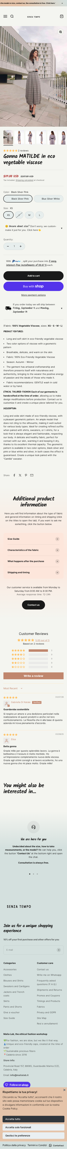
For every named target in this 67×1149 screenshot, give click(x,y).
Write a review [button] (33, 676)
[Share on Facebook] (14, 475)
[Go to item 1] (8, 138)
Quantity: (8, 239)
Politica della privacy (14, 1145)
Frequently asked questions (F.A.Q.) (47, 982)
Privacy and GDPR (46, 1012)
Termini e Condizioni (38, 1145)
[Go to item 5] (52, 138)
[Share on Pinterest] (26, 475)
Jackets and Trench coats (13, 994)
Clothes (7, 975)
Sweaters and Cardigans (16, 986)
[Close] (64, 1089)
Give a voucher (11, 1012)
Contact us (33, 604)
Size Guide (9, 1018)
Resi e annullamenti (47, 1023)
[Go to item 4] (41, 138)
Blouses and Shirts (13, 980)
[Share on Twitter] (20, 475)
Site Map (41, 1018)
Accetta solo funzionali (18, 1127)
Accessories (9, 969)
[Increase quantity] (20, 246)
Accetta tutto (12, 1119)
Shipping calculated (24, 180)
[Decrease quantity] (8, 246)
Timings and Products (48, 1001)
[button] (10, 150)
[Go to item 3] (30, 138)
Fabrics (41, 1006)
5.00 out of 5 (42, 640)
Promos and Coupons (48, 995)
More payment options (33, 295)
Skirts (6, 1001)
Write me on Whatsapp (49, 975)
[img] (10, 697)
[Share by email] (32, 475)
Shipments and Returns (49, 989)
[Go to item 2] (19, 138)
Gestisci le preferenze (17, 1135)
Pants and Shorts (12, 1006)
